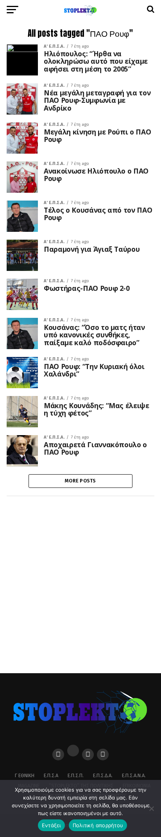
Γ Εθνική (24, 775)
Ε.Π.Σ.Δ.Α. (103, 775)
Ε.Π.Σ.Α (51, 775)
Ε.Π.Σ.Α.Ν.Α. (134, 775)
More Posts (80, 481)
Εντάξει (51, 825)
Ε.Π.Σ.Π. (76, 775)
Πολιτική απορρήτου (98, 825)
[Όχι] (151, 808)
